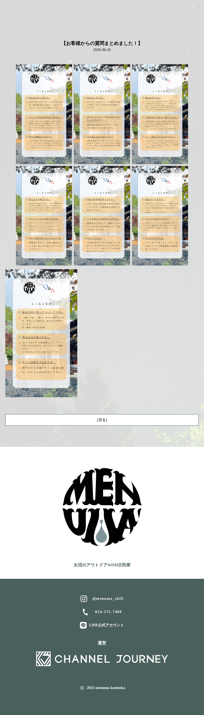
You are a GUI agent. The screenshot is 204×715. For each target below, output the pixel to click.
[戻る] (102, 420)
